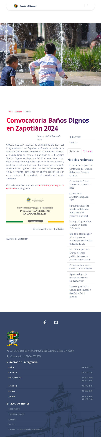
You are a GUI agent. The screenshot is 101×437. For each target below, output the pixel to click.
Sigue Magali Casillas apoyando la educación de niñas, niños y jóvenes (80, 291)
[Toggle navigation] (85, 6)
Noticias (18, 111)
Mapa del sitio (14, 409)
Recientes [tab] (74, 151)
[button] (45, 322)
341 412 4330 (87, 396)
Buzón (11, 424)
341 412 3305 (87, 372)
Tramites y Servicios (16, 414)
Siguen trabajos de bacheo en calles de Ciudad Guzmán (78, 277)
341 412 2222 (87, 367)
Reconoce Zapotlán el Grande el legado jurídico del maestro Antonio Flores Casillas (80, 254)
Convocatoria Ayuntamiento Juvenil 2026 (79, 197)
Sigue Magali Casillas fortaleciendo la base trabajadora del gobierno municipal (79, 210)
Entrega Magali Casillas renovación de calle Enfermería (80, 225)
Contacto (12, 419)
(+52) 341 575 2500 (32, 356)
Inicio (10, 111)
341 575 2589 (87, 391)
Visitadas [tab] (88, 151)
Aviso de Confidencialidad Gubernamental (25, 429)
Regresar (76, 136)
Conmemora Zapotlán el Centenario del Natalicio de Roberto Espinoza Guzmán (80, 170)
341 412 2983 (87, 399)
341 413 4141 (87, 386)
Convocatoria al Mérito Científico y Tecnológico (80, 267)
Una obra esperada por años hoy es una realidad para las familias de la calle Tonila (81, 238)
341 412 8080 (87, 377)
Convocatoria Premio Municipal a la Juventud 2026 (80, 184)
